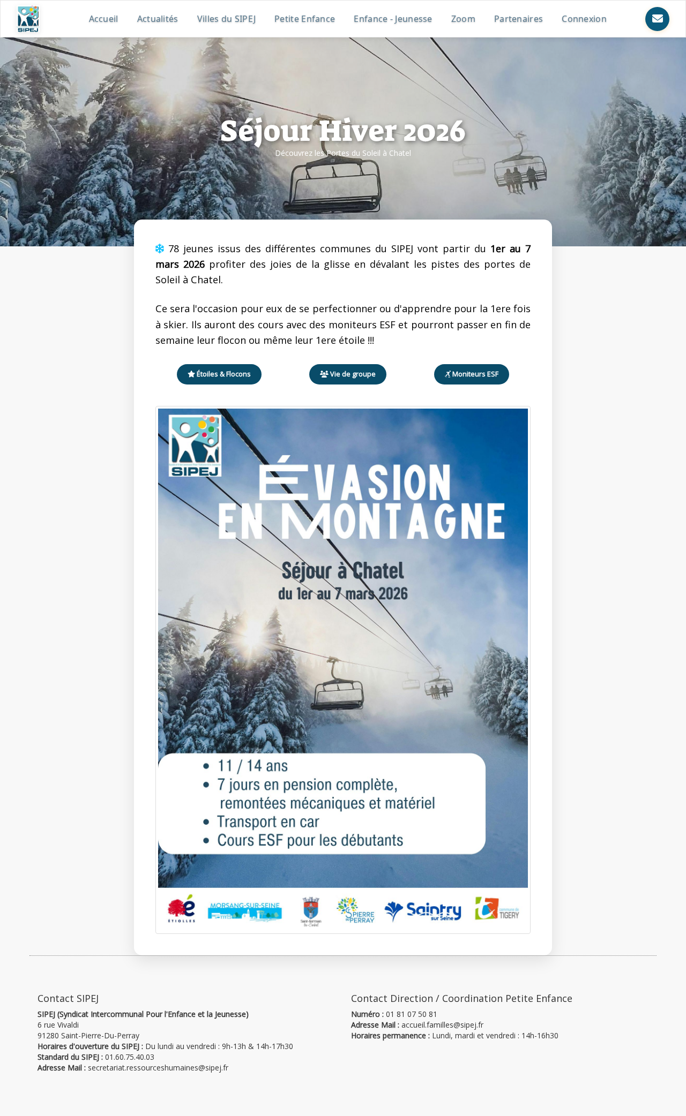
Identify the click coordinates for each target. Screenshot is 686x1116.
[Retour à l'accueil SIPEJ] (28, 18)
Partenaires (518, 19)
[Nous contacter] (657, 19)
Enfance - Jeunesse (393, 19)
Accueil (103, 19)
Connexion (584, 19)
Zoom (463, 19)
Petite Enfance (304, 19)
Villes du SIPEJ (226, 19)
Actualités (157, 19)
